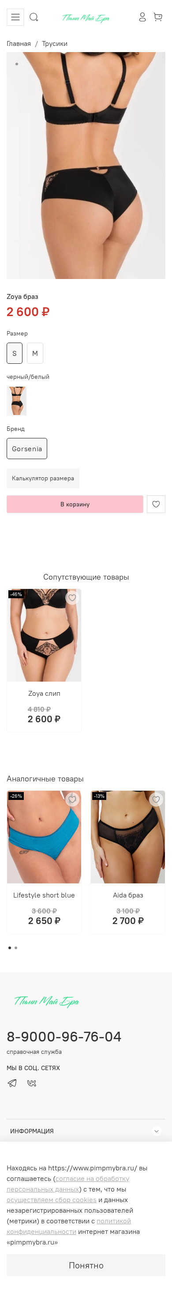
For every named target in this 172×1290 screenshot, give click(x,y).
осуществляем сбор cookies (52, 1199)
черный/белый (28, 377)
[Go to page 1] (9, 948)
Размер (17, 333)
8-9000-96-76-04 (64, 1036)
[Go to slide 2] (23, 64)
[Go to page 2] (16, 948)
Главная (19, 43)
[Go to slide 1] (16, 64)
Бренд (16, 429)
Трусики (54, 43)
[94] (17, 401)
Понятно (86, 1265)
